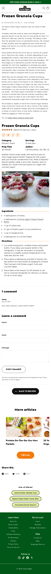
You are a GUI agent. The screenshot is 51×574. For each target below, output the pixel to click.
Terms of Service (10, 379)
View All (25, 455)
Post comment (13, 369)
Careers (13, 541)
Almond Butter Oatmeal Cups (25, 493)
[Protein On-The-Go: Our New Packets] (24, 427)
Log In (37, 521)
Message (5, 348)
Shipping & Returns (38, 544)
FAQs (38, 541)
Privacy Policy (42, 377)
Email (4, 335)
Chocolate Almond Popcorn (25, 505)
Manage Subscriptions (38, 528)
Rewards (38, 524)
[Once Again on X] (31, 557)
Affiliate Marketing (13, 534)
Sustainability (13, 528)
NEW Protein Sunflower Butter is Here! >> (25, 2)
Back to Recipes (27, 391)
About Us (13, 521)
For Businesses (13, 537)
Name (4, 322)
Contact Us (38, 538)
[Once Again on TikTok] (23, 557)
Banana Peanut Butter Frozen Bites (25, 499)
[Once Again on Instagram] (19, 557)
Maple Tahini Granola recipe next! (20, 118)
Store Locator (13, 524)
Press (13, 531)
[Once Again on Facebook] (27, 557)
